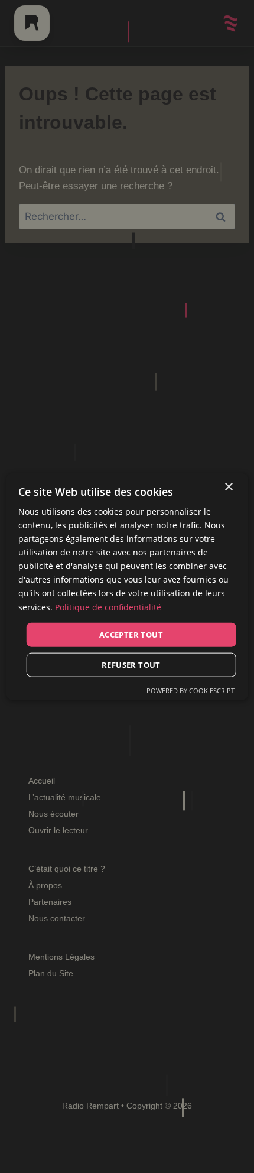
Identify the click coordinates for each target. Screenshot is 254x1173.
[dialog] (127, 586)
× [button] (228, 486)
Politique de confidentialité (108, 606)
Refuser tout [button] (131, 664)
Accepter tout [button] (131, 634)
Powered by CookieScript (190, 690)
